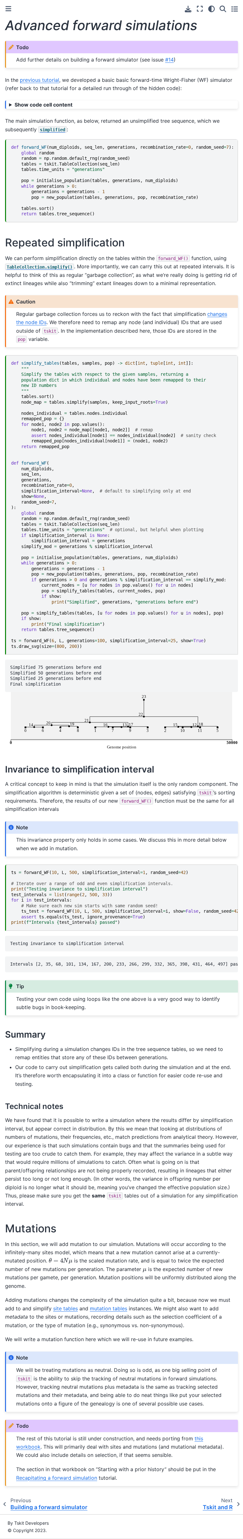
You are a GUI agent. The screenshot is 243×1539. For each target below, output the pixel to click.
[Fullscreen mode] (200, 8)
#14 (169, 59)
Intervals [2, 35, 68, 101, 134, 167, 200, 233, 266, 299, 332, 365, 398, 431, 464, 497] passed (124, 964)
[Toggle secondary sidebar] (234, 8)
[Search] (223, 8)
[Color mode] (211, 8)
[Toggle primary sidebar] (8, 9)
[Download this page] (188, 9)
